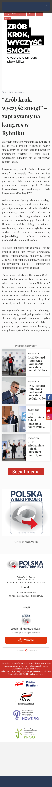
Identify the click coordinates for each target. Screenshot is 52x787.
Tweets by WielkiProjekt (26, 541)
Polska (31, 14)
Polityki (26, 607)
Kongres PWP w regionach (15, 14)
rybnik (39, 14)
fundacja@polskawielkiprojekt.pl (26, 596)
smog (7, 18)
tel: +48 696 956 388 (26, 592)
